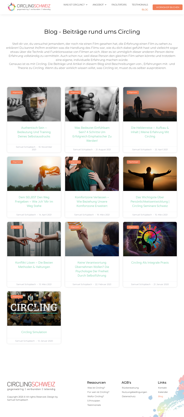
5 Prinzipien (93, 400)
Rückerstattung (130, 387)
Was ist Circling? (96, 387)
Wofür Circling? (95, 396)
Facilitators (119, 4)
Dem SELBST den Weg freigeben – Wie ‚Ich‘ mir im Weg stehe (34, 202)
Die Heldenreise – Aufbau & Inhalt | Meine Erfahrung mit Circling (150, 132)
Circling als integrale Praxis (150, 262)
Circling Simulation (34, 332)
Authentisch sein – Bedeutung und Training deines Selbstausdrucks (34, 132)
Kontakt (162, 387)
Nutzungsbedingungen (134, 392)
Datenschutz (129, 396)
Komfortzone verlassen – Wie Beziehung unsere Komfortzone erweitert (92, 202)
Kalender (163, 392)
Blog (145, 9)
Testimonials (140, 4)
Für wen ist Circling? (98, 392)
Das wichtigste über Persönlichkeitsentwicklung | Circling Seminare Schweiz (150, 202)
